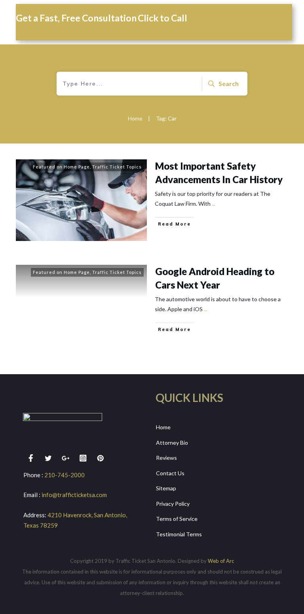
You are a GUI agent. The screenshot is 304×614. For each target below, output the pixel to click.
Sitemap (166, 488)
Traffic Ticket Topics (117, 166)
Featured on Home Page (61, 166)
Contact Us (170, 473)
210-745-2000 (64, 474)
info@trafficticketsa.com (74, 494)
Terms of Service (177, 518)
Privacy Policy (173, 503)
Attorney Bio (172, 442)
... (213, 203)
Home (163, 427)
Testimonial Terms (179, 534)
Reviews (166, 457)
